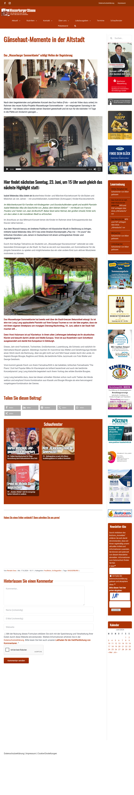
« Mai (110, 652)
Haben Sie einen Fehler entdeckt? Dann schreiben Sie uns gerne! (32, 517)
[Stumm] (95, 169)
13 (119, 643)
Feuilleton (47, 571)
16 (130, 643)
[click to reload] (120, 596)
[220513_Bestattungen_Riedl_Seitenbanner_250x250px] (120, 387)
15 (126, 643)
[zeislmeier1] (120, 511)
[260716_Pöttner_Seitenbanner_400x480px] (120, 417)
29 (126, 649)
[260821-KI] (58, 429)
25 (112, 649)
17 (109, 646)
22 (126, 646)
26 (116, 649)
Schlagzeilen (56, 571)
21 (123, 646)
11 (112, 643)
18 (112, 646)
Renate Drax (11, 571)
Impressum (31, 753)
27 (119, 649)
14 (123, 643)
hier (113, 563)
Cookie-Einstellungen (47, 753)
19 (116, 646)
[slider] (51, 169)
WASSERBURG (73, 571)
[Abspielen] (7, 169)
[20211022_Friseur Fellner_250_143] (120, 451)
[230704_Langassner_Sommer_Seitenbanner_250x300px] (120, 262)
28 (123, 649)
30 (130, 649)
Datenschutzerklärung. (14, 640)
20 (119, 646)
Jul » (115, 652)
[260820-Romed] (22, 429)
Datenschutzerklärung (118, 579)
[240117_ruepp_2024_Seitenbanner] (120, 112)
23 (130, 646)
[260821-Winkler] (22, 465)
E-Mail (112, 566)
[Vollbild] (99, 169)
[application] (53, 144)
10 (109, 643)
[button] (75, 25)
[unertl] (120, 366)
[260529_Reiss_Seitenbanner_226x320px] (120, 471)
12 (116, 643)
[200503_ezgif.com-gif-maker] (120, 331)
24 (109, 649)
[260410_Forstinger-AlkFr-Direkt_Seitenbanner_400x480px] (120, 296)
